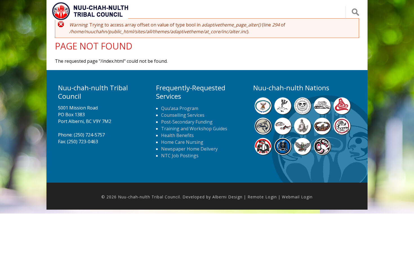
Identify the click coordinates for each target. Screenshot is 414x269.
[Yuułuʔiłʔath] (322, 153)
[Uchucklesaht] (302, 153)
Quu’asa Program (179, 108)
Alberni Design (227, 196)
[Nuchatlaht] (322, 133)
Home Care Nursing (182, 142)
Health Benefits (177, 135)
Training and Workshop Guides (194, 128)
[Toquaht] (263, 153)
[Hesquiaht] (322, 112)
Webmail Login (297, 196)
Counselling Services (182, 115)
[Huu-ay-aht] (263, 133)
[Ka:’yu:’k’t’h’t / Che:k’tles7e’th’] (282, 133)
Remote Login (262, 196)
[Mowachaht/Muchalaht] (302, 133)
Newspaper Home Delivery (189, 149)
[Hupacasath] (341, 112)
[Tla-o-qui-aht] (341, 133)
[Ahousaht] (263, 112)
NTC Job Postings (180, 156)
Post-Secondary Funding (187, 122)
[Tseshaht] (282, 153)
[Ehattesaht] (302, 112)
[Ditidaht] (282, 112)
